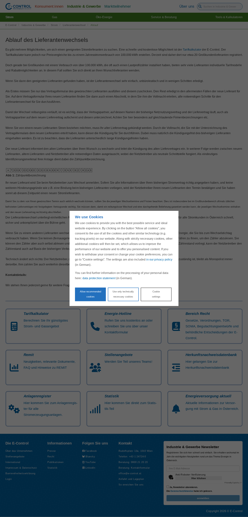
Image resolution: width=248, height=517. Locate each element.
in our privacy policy (159, 259)
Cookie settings (156, 294)
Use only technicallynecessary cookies (123, 294)
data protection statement (98, 278)
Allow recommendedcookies (90, 294)
